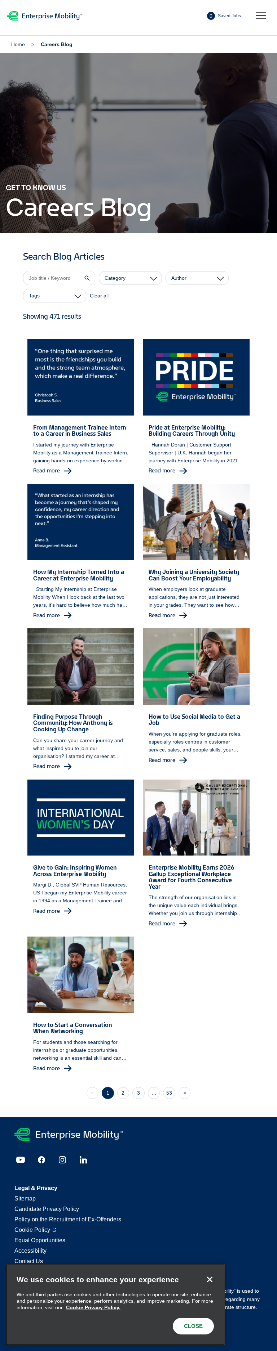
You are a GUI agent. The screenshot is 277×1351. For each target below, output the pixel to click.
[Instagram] (62, 1160)
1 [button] (107, 1093)
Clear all (99, 296)
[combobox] (130, 278)
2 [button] (123, 1093)
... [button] (154, 1093)
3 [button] (138, 1093)
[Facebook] (41, 1160)
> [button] (184, 1093)
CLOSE (193, 1326)
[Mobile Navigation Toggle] (261, 15)
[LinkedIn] (83, 1160)
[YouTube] (20, 1160)
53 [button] (169, 1093)
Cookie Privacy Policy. (93, 1307)
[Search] (87, 278)
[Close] (209, 1279)
